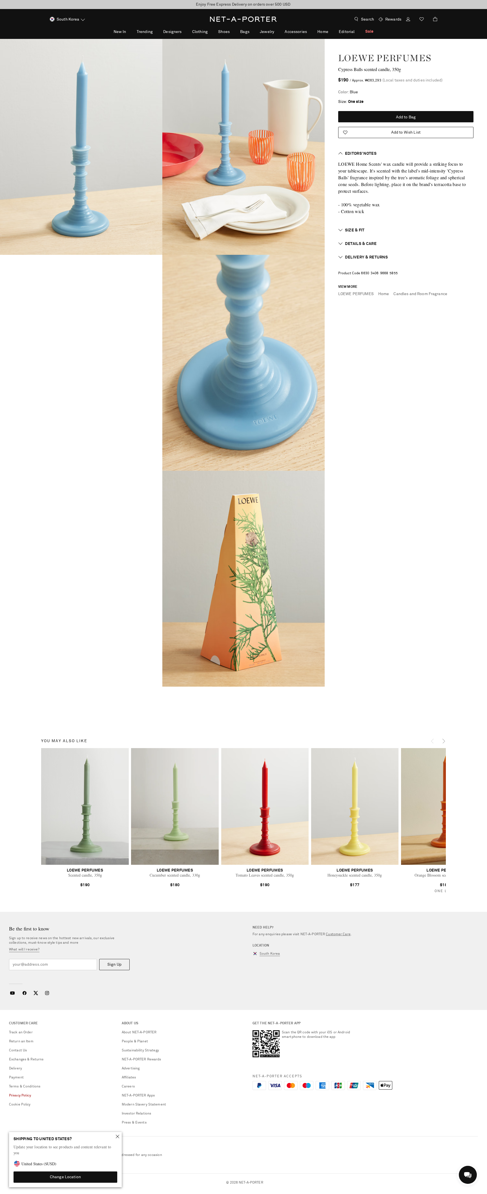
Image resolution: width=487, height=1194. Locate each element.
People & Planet (135, 1041)
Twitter (36, 993)
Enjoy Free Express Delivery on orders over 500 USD (243, 4)
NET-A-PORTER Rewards (141, 1059)
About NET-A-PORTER (139, 1032)
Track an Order (21, 1032)
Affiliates (129, 1077)
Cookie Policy (20, 1104)
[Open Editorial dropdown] (357, 31)
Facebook (24, 993)
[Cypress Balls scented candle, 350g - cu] (243, 363)
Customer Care (338, 934)
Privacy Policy (20, 1095)
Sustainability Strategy (140, 1050)
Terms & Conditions (24, 1086)
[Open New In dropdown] (129, 31)
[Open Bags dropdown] (252, 31)
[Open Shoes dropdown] (233, 31)
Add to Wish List (405, 132)
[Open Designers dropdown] (184, 31)
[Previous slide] (432, 740)
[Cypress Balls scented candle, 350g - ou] (243, 147)
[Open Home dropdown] (331, 31)
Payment (16, 1077)
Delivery (15, 1068)
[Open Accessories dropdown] (310, 31)
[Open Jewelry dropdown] (277, 31)
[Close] (117, 1136)
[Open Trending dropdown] (156, 31)
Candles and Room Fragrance (420, 294)
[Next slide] (444, 740)
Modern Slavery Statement (144, 1104)
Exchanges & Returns (26, 1059)
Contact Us (18, 1050)
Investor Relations (136, 1113)
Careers (128, 1086)
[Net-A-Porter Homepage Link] (243, 19)
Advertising (131, 1068)
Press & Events (134, 1122)
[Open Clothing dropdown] (211, 31)
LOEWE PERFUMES (384, 57)
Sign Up (114, 965)
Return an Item (21, 1041)
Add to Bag (406, 117)
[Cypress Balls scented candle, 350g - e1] (243, 579)
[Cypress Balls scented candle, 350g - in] (81, 147)
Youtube (12, 993)
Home (383, 294)
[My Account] (408, 19)
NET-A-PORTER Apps (138, 1095)
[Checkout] (432, 19)
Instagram (47, 993)
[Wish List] (421, 19)
